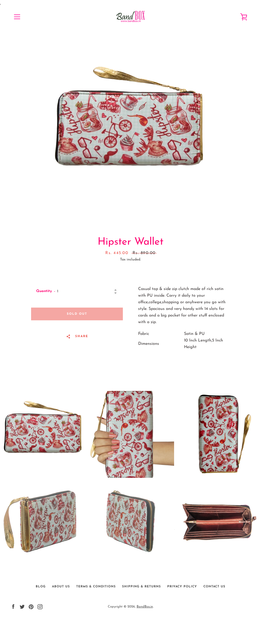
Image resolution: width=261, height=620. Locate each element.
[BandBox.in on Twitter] (22, 606)
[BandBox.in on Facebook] (13, 606)
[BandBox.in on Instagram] (40, 606)
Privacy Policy (182, 586)
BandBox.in (145, 606)
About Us (61, 586)
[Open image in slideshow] (130, 130)
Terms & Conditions (96, 586)
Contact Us (214, 586)
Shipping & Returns (141, 586)
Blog (41, 586)
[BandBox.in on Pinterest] (31, 606)
